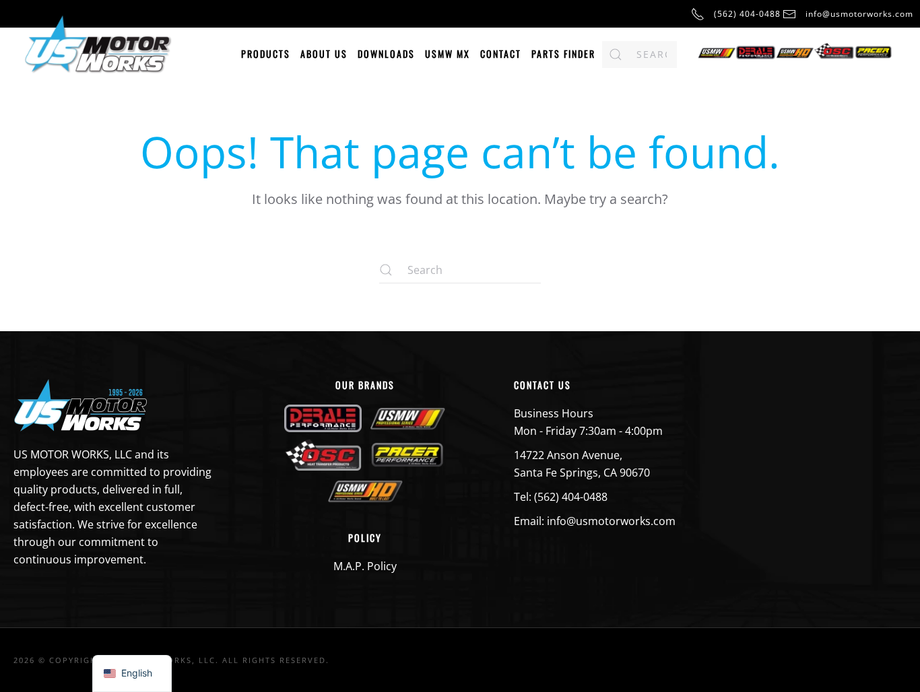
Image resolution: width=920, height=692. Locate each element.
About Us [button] (324, 53)
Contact (500, 53)
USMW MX (447, 53)
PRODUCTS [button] (265, 53)
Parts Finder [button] (563, 53)
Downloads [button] (386, 53)
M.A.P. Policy (365, 566)
